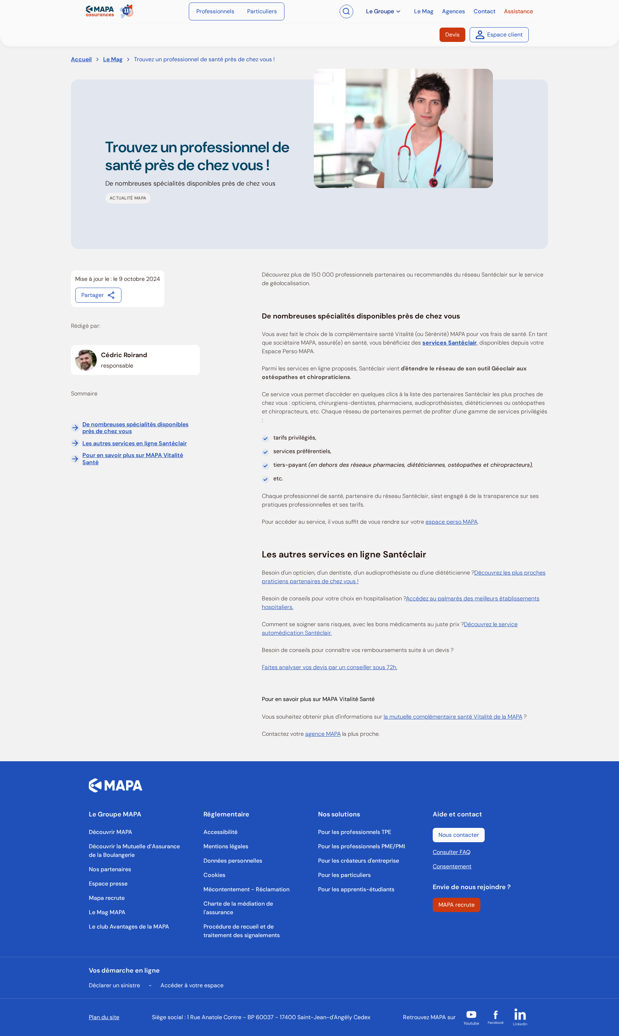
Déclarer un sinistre (114, 985)
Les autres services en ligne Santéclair (134, 443)
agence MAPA (323, 734)
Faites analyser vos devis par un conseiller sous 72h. (329, 667)
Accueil (81, 59)
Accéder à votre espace (192, 985)
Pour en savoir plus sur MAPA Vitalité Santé (132, 459)
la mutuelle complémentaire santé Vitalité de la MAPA (453, 716)
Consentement (452, 866)
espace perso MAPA (452, 522)
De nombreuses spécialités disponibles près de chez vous (135, 428)
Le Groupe (380, 11)
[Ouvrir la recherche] (346, 11)
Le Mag (113, 59)
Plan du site (104, 1017)
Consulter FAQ (451, 852)
